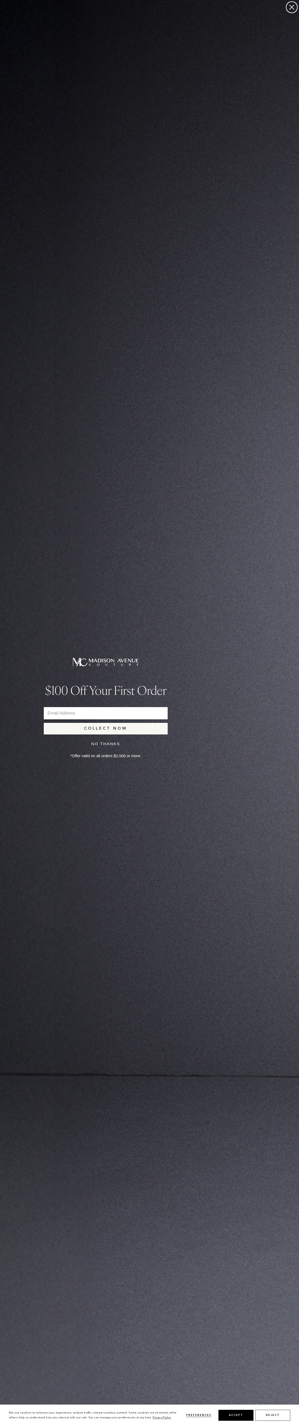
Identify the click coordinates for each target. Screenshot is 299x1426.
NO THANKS (105, 744)
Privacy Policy (162, 1417)
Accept (236, 1415)
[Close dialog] (291, 7)
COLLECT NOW (105, 729)
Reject (273, 1415)
